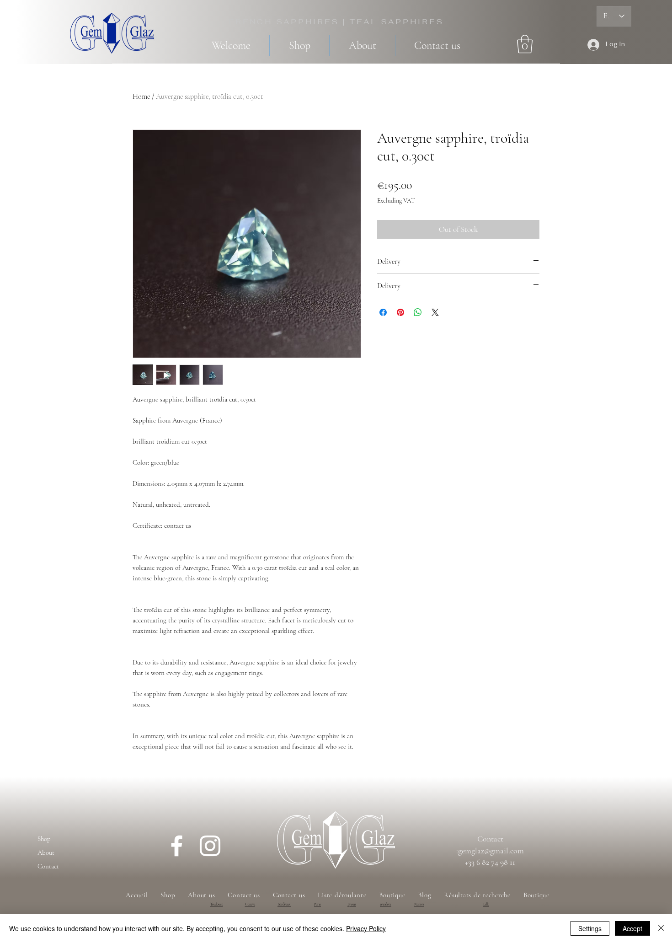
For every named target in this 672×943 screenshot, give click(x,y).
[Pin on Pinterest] (400, 312)
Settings (590, 928)
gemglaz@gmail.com (491, 851)
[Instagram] (210, 846)
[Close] (661, 928)
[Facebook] (177, 846)
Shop (44, 839)
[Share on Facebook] (383, 312)
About (45, 852)
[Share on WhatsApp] (417, 312)
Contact (48, 866)
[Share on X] (435, 312)
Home (141, 96)
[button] (525, 44)
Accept (632, 928)
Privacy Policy (366, 928)
